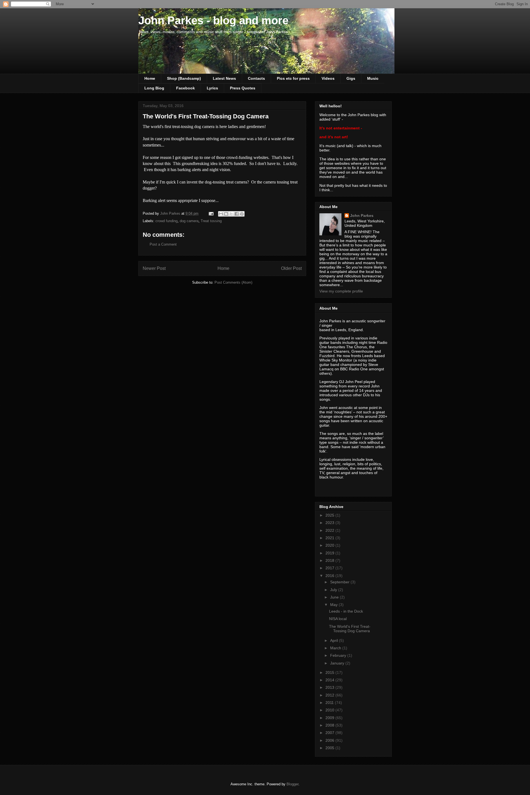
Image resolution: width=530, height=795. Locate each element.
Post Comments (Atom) (233, 282)
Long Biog (154, 88)
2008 (330, 725)
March (336, 648)
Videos (328, 78)
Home (149, 78)
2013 (330, 687)
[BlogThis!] (226, 214)
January (337, 663)
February (338, 655)
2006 (330, 740)
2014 (330, 680)
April (334, 640)
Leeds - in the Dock (346, 611)
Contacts (256, 78)
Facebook (185, 88)
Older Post (291, 268)
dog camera (189, 221)
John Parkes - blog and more (213, 20)
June (335, 597)
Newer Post (154, 268)
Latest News (224, 78)
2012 (330, 695)
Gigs (350, 78)
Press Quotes (242, 88)
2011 (330, 702)
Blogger (292, 784)
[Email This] (221, 214)
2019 (330, 553)
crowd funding (166, 221)
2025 (330, 515)
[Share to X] (231, 214)
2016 (330, 575)
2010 (330, 710)
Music (372, 78)
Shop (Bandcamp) (184, 78)
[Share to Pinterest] (242, 214)
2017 (330, 568)
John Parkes (361, 215)
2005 (330, 748)
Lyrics (212, 88)
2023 (330, 522)
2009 (330, 718)
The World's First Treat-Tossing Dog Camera (349, 628)
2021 (330, 538)
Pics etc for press (293, 78)
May (334, 604)
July (334, 589)
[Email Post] (211, 213)
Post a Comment (163, 244)
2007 (330, 732)
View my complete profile (341, 291)
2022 (330, 530)
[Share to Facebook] (236, 214)
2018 (330, 560)
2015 (330, 672)
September (340, 582)
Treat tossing (211, 221)
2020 (330, 545)
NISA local (338, 618)
